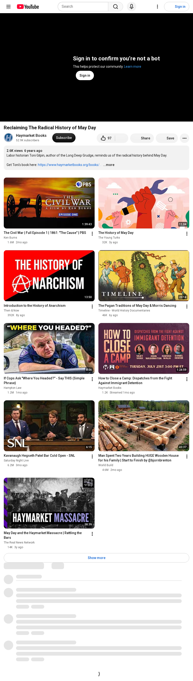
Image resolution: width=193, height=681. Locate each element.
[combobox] (84, 6)
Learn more (132, 66)
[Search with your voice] (131, 6)
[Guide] (8, 6)
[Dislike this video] (121, 138)
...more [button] (108, 165)
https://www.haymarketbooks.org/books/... (70, 165)
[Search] (115, 6)
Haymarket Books (31, 135)
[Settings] (157, 6)
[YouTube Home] (27, 6)
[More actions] (184, 138)
